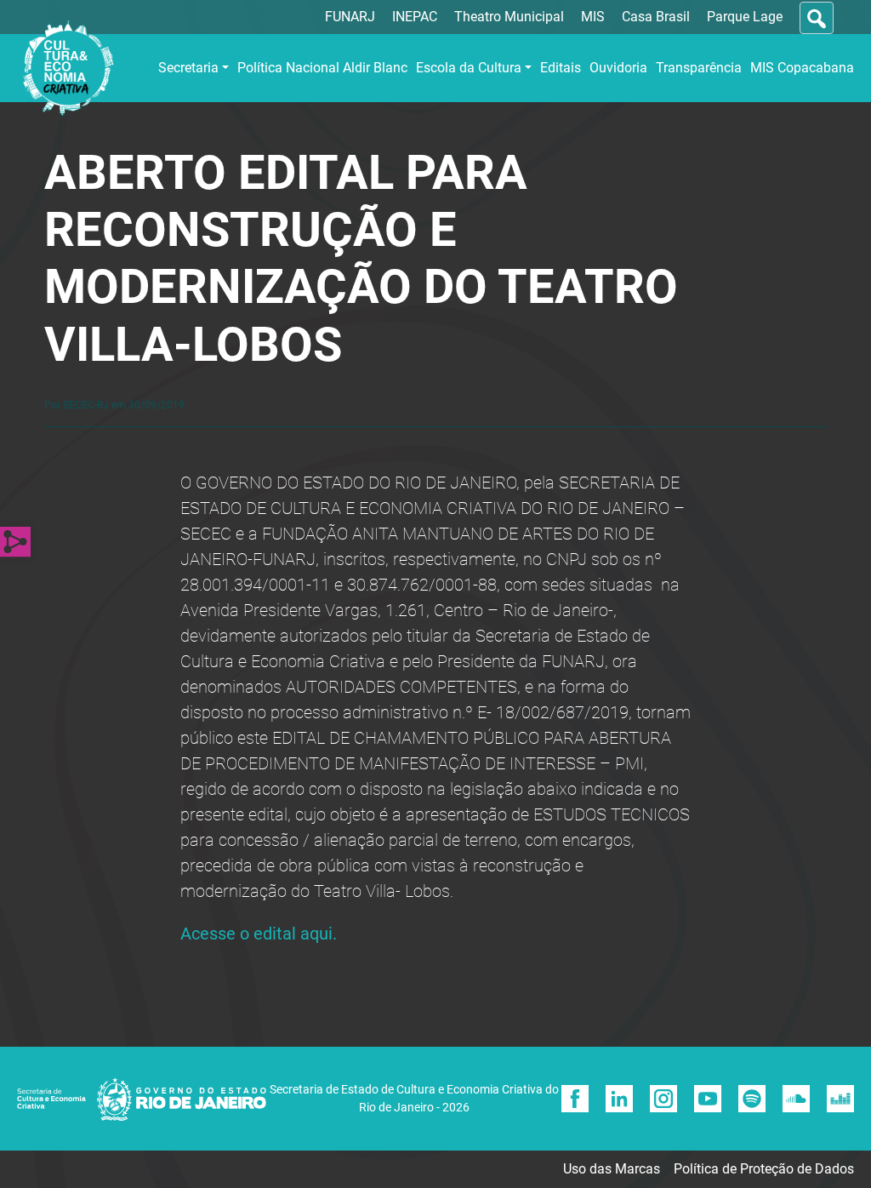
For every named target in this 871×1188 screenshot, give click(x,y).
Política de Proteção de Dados (764, 1169)
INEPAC (414, 17)
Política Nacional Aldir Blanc (322, 68)
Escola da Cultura (468, 68)
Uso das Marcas (611, 1169)
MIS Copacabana (802, 68)
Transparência (699, 68)
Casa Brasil (656, 17)
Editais (560, 68)
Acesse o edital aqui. (258, 933)
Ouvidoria (618, 68)
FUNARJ (350, 17)
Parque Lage (745, 17)
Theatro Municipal (509, 17)
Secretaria (188, 68)
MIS (593, 17)
